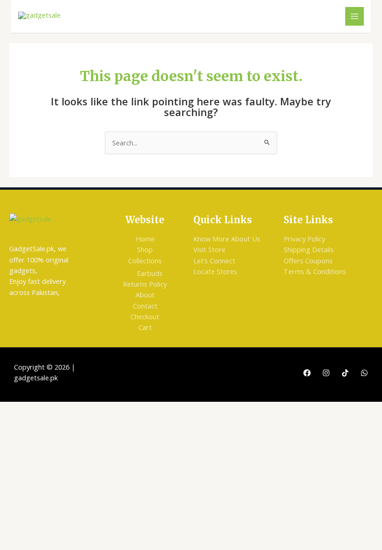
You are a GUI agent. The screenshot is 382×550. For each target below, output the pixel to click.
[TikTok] (345, 373)
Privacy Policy (304, 238)
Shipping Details (309, 249)
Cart (145, 327)
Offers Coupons (308, 260)
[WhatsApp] (364, 373)
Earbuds (150, 273)
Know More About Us (226, 238)
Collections (145, 260)
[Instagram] (326, 373)
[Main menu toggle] (354, 16)
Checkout (144, 316)
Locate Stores (215, 271)
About (145, 294)
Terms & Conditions (315, 271)
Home (145, 238)
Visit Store (209, 249)
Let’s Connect (214, 260)
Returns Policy (145, 284)
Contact (145, 305)
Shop (145, 249)
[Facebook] (307, 373)
